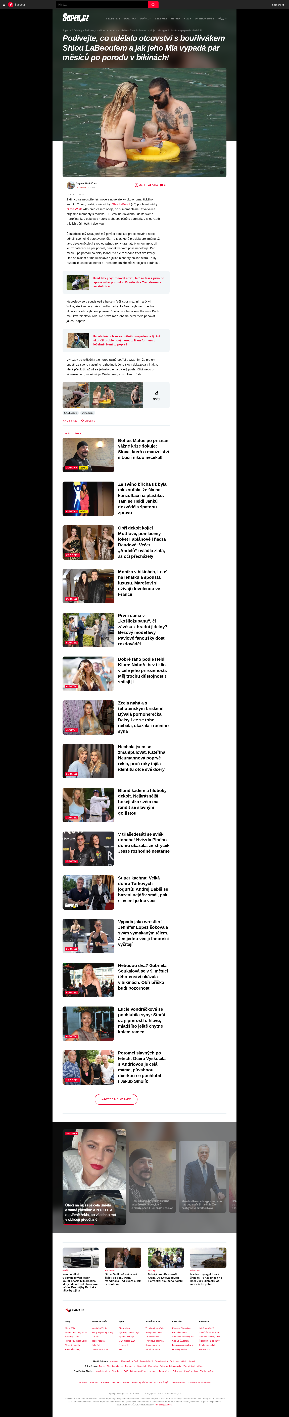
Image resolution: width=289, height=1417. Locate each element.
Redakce (105, 1382)
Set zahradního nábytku (170, 1366)
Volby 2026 (70, 1328)
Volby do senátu (72, 1345)
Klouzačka (153, 1366)
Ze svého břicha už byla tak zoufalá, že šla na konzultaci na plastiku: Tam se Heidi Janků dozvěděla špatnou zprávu (142, 498)
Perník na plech (153, 1349)
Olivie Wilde (74, 209)
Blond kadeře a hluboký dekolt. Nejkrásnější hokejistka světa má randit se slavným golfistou (142, 802)
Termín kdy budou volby (76, 1341)
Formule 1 (123, 1345)
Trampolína (130, 1366)
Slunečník (141, 1366)
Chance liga (124, 1328)
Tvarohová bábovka (155, 1341)
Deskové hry (165, 1371)
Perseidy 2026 (146, 1361)
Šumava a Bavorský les (183, 1337)
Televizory (177, 1371)
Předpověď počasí (129, 1361)
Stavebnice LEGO (120, 1371)
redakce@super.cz (164, 1405)
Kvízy (187, 18)
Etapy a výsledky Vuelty (102, 1332)
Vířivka (200, 1366)
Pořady (145, 18)
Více (221, 18)
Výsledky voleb (72, 1337)
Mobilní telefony (103, 1371)
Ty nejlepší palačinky (155, 1328)
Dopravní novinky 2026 (209, 1337)
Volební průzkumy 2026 (76, 1332)
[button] (144, 122)
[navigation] (4, 4)
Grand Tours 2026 (100, 1349)
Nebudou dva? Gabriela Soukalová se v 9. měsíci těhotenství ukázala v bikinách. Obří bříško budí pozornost (143, 977)
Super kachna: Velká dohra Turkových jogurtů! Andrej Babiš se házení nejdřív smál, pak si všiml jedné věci (143, 889)
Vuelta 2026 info (99, 1328)
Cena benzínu (161, 1361)
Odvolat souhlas (178, 1382)
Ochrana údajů (161, 1382)
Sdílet (155, 185)
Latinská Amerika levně (182, 1345)
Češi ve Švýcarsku (180, 1341)
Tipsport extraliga (126, 1337)
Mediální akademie (120, 1382)
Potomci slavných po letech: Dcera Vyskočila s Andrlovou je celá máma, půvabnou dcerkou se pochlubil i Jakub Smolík (142, 1067)
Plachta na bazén (115, 1366)
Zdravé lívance (152, 1337)
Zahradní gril (189, 1366)
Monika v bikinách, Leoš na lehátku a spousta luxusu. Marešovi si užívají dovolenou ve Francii (142, 583)
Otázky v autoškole (207, 1345)
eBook (142, 185)
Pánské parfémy (207, 1371)
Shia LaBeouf (121, 204)
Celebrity (113, 18)
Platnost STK (205, 1349)
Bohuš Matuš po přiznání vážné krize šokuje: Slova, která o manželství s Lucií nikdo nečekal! (144, 449)
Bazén (102, 1366)
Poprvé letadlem (179, 1332)
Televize (161, 18)
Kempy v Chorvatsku (181, 1328)
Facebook (83, 1382)
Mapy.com (114, 1361)
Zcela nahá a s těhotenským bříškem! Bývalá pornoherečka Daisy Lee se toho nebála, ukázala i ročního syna (143, 717)
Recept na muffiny (154, 1332)
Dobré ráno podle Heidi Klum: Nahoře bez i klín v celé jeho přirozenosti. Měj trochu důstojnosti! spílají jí (142, 670)
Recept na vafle (153, 1345)
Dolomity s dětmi (179, 1349)
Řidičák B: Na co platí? (209, 1341)
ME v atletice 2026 (127, 1341)
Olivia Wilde (87, 413)
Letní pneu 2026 (206, 1328)
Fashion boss (204, 18)
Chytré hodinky (191, 1371)
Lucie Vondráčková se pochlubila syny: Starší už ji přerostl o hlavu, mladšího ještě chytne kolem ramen (141, 1020)
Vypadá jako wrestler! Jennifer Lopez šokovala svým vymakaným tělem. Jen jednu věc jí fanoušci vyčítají (143, 933)
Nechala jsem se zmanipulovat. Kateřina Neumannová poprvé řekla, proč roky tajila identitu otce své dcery (141, 758)
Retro (175, 18)
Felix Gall (96, 1345)
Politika (130, 18)
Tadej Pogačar (98, 1341)
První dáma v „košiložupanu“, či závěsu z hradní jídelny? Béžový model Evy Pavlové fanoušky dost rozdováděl (142, 629)
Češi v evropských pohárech (183, 1361)
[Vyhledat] (153, 4)
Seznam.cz (278, 4)
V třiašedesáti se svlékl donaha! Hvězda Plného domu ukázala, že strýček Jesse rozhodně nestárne (144, 843)
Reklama (94, 1382)
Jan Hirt (95, 1337)
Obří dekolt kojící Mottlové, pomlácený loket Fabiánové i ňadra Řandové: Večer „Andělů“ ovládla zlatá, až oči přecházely (142, 542)
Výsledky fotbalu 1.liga (129, 1332)
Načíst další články (116, 1099)
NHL (121, 1349)
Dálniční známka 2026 (209, 1332)
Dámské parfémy (138, 1371)
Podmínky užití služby (142, 1382)
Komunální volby (72, 1349)
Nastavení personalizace (199, 1382)
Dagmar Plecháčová (86, 183)
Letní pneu (152, 1371)
